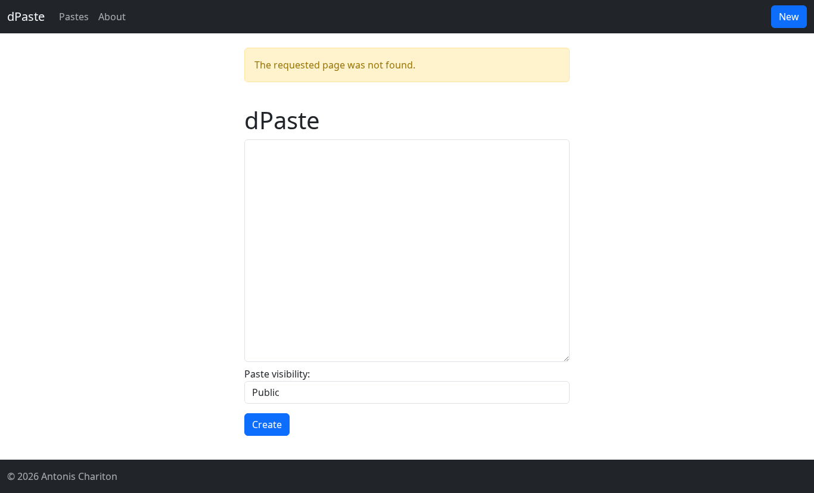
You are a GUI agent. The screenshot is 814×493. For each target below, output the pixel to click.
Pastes (74, 16)
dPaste (26, 16)
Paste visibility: (277, 373)
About (112, 16)
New (789, 16)
